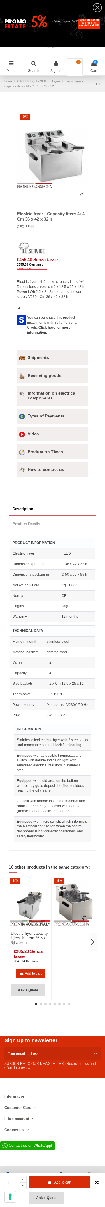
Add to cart (62, 1182)
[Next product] (100, 84)
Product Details (26, 524)
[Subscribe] (95, 1053)
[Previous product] (97, 84)
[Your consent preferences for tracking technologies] (10, 1196)
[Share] (19, 309)
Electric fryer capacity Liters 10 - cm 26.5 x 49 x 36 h (29, 938)
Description (23, 509)
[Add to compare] (97, 1182)
